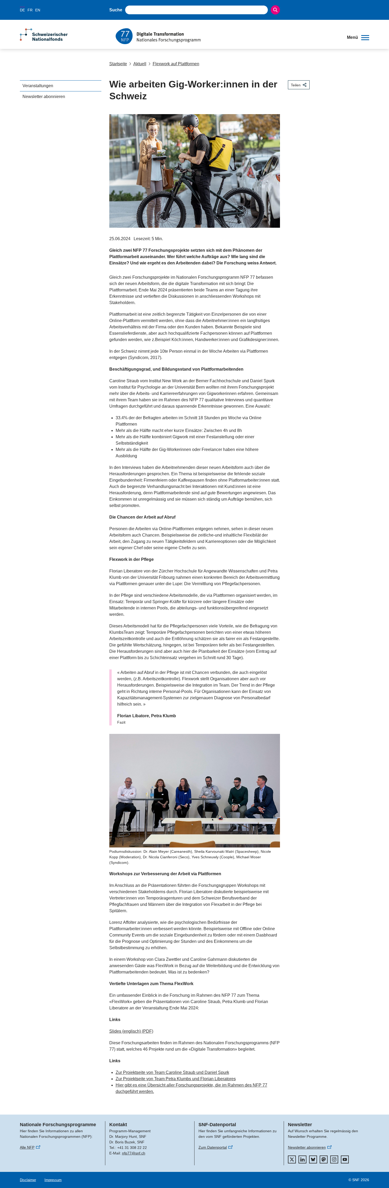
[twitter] (292, 1159)
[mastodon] (324, 1159)
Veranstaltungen (37, 85)
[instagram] (334, 1159)
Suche (115, 10)
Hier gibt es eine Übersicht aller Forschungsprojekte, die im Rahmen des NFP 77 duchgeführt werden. (191, 1088)
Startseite (118, 64)
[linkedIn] (302, 1159)
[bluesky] (313, 1159)
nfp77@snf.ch (133, 1153)
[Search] (275, 10)
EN (37, 10)
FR (30, 10)
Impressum (53, 1180)
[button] (358, 37)
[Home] (227, 36)
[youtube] (345, 1159)
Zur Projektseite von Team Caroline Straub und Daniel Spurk (172, 1072)
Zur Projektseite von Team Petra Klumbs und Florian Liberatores (176, 1079)
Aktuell (139, 64)
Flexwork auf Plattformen (176, 64)
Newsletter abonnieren (43, 96)
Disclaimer (28, 1180)
